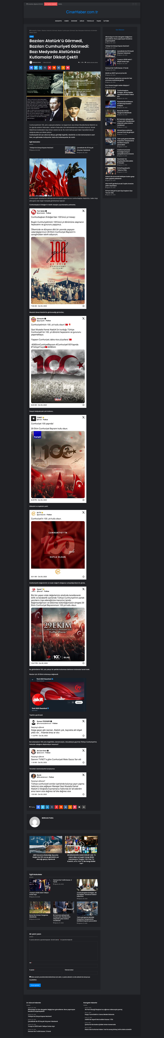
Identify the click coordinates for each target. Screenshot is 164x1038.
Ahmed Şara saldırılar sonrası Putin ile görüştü (125, 131)
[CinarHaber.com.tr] (82, 12)
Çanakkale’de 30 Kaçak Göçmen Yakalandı (125, 52)
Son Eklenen (120, 30)
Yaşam (99, 21)
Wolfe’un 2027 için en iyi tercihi (116, 73)
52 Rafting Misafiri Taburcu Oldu (123, 169)
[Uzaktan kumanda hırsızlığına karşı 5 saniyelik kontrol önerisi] (110, 152)
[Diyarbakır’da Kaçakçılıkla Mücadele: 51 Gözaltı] (110, 161)
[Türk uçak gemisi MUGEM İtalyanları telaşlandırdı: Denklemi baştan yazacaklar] (87, 909)
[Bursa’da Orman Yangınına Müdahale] (39, 907)
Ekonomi (74, 21)
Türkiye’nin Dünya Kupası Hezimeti (41, 148)
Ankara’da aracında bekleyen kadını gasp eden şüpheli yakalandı (119, 177)
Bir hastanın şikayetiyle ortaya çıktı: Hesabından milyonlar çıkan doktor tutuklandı (61, 917)
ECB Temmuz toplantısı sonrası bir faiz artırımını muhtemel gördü (118, 79)
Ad (30, 962)
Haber (66, 21)
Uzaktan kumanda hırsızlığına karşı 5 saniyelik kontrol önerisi (125, 152)
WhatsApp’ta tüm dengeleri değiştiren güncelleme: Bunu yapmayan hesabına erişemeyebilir (118, 39)
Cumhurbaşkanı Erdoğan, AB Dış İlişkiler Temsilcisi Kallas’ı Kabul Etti (87, 894)
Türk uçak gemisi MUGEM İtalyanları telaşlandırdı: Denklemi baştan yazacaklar (87, 919)
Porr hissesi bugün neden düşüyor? (117, 85)
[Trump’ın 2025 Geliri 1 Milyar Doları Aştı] (39, 885)
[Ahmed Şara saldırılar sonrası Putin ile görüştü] (110, 132)
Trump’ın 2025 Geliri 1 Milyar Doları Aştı (69, 4)
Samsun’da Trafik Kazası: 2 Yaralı (62, 881)
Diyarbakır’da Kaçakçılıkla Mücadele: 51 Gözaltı (125, 161)
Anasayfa (58, 21)
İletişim (106, 21)
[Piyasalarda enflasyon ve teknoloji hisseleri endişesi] (110, 104)
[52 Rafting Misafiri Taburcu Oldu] (110, 170)
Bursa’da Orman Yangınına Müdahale (38, 916)
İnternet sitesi (69, 970)
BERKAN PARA (37, 62)
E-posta (32, 970)
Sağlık (82, 21)
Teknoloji (90, 21)
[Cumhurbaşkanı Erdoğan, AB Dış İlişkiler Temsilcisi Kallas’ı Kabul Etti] (87, 885)
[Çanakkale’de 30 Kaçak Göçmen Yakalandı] (70, 150)
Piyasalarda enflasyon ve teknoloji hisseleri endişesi (125, 104)
